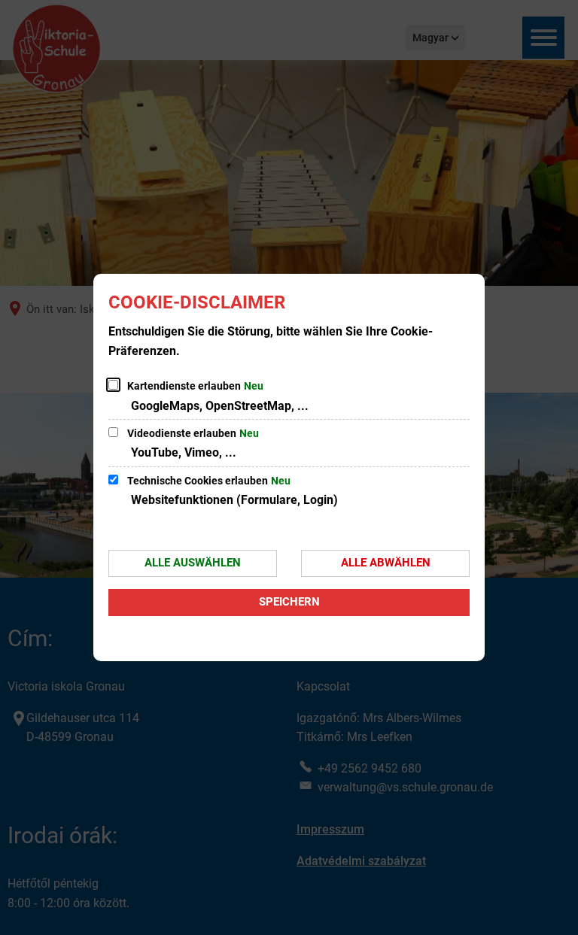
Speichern (289, 602)
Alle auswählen (192, 562)
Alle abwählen (385, 562)
